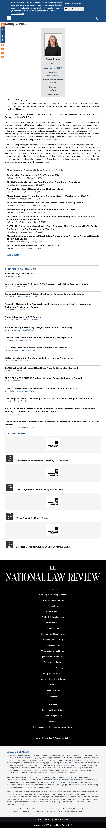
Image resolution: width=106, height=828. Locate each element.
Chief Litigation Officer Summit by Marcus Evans (39, 489)
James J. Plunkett (14, 276)
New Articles (3, 35)
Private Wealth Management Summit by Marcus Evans (42, 461)
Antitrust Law (53, 628)
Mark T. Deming (14, 350)
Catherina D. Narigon (30, 320)
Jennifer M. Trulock (25, 360)
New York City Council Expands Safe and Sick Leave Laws (35, 189)
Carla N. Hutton (28, 330)
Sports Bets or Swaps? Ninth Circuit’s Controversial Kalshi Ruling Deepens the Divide (46, 284)
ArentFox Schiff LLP (53, 68)
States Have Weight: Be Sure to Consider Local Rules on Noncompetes (39, 358)
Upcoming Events (16, 433)
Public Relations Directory (53, 617)
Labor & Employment (53, 715)
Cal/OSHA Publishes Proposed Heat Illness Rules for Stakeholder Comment (41, 368)
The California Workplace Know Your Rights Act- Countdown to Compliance (43, 182)
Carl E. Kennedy (14, 286)
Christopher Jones (28, 350)
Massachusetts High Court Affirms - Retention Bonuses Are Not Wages (41, 209)
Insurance (53, 704)
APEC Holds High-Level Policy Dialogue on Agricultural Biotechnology (39, 327)
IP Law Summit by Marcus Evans (32, 518)
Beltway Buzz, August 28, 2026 (20, 274)
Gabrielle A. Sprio (28, 427)
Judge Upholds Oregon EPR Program (23, 317)
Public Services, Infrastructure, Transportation (53, 727)
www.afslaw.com (53, 75)
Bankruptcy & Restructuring (53, 634)
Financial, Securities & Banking (53, 679)
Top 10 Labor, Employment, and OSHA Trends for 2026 (33, 175)
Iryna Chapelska (14, 381)
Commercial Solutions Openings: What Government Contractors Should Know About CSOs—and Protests (52, 423)
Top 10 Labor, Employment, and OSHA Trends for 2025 (33, 246)
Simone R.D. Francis (16, 340)
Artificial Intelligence (53, 623)
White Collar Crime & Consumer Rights (53, 738)
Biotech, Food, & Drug (53, 640)
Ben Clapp (25, 401)
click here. (79, 811)
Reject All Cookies (73, 9)
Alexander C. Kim (28, 286)
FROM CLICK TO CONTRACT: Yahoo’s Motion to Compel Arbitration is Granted (43, 378)
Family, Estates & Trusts (53, 673)
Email (54, 90)
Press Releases (53, 611)
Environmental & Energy (53, 668)
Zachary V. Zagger (32, 340)
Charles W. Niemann (29, 297)
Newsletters (53, 606)
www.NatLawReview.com (81, 760)
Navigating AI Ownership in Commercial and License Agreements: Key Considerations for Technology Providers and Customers (48, 305)
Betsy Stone (29, 391)
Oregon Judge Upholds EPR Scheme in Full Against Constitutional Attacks (41, 388)
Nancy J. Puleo (53, 59)
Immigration (53, 696)
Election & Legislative (53, 662)
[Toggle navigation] (9, 18)
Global (53, 685)
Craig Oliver (12, 360)
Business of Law (53, 645)
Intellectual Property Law (53, 710)
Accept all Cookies (73, 3)
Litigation (53, 721)
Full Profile (53, 83)
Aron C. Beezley (14, 427)
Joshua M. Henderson (16, 371)
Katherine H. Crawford (16, 310)
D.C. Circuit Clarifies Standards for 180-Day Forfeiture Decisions (36, 348)
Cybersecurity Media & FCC (53, 656)
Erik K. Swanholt (14, 297)
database (26, 760)
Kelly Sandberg (13, 414)
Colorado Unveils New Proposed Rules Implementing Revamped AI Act (39, 337)
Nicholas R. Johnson (15, 391)
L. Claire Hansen (14, 320)
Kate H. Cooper (13, 401)
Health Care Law (53, 690)
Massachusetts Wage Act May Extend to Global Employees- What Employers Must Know (49, 196)
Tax (53, 732)
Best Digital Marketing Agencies (53, 595)
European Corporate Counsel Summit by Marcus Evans (43, 547)
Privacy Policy (36, 758)
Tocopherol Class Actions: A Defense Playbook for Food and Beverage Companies (44, 294)
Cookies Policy (17, 13)
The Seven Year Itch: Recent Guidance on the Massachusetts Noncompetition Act (46, 203)
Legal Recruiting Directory (53, 600)
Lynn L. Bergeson (14, 330)
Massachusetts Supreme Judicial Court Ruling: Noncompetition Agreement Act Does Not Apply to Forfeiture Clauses (53, 237)
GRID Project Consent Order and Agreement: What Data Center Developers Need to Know (48, 398)
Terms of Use (22, 758)
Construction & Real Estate (53, 651)
